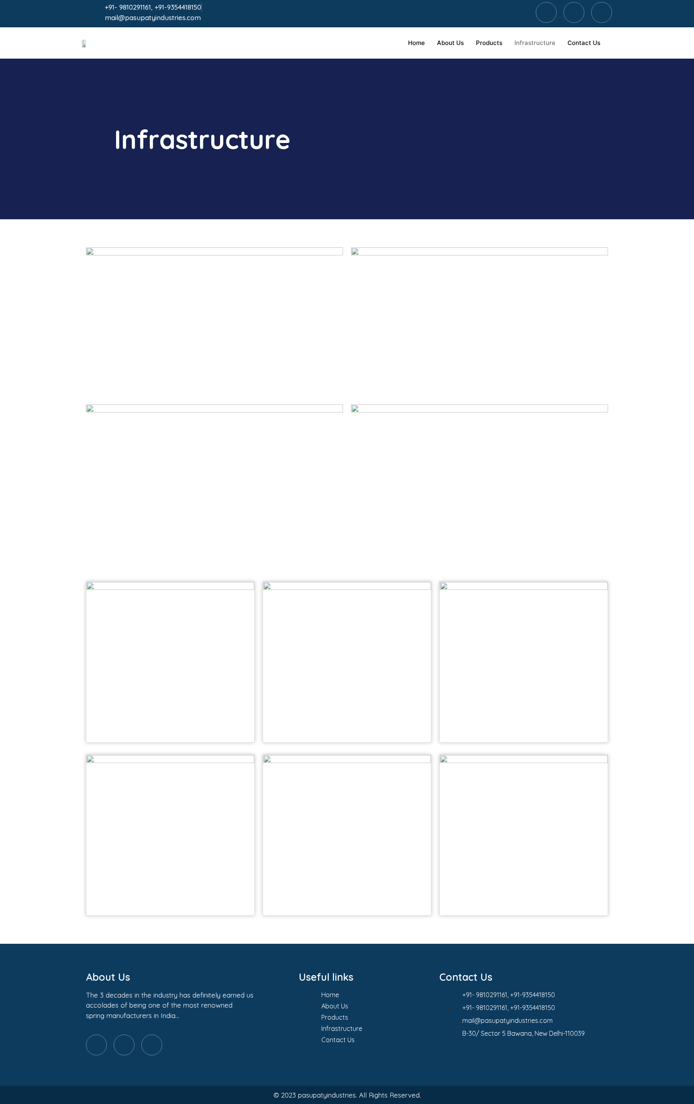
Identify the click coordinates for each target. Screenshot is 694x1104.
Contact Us (583, 43)
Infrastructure (534, 43)
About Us (450, 43)
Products (489, 43)
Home (416, 43)
